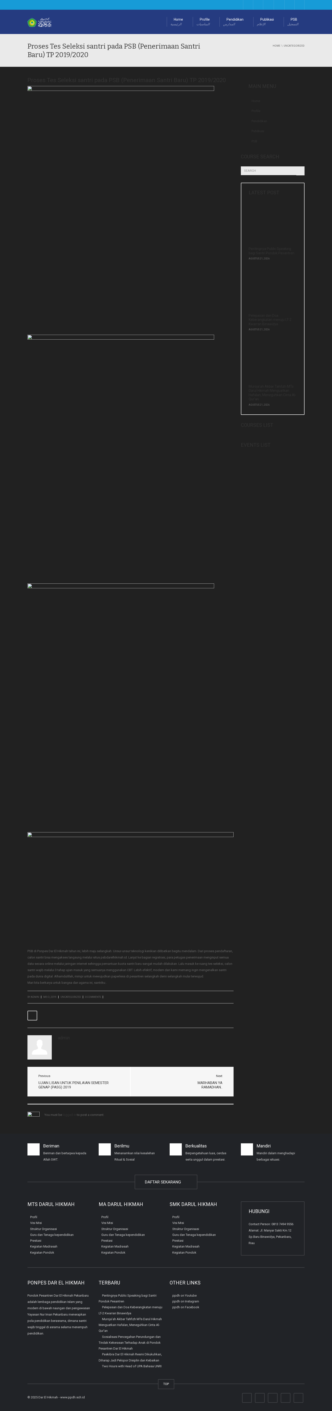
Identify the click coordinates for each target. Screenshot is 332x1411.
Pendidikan (233, 21)
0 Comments (93, 997)
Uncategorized (71, 997)
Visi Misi (36, 1223)
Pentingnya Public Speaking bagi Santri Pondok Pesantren (271, 251)
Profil (33, 1217)
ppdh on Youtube (184, 1295)
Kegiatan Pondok (42, 1252)
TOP (166, 1384)
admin (35, 997)
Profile (203, 21)
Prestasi (35, 1240)
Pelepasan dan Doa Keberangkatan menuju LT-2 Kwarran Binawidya (270, 320)
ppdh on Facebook (185, 1307)
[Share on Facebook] (32, 1015)
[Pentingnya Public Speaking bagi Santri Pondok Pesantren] (271, 224)
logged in (69, 1115)
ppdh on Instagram (185, 1301)
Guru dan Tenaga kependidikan (52, 1235)
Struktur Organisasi (43, 1229)
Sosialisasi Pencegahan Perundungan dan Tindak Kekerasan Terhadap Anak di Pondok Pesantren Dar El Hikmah (130, 1343)
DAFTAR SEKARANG (164, 1182)
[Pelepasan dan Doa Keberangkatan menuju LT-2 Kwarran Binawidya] (271, 291)
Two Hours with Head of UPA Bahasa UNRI (132, 1366)
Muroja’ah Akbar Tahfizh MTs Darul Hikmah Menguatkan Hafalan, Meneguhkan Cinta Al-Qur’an (272, 393)
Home (176, 21)
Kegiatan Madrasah (43, 1246)
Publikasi (265, 21)
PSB (292, 21)
